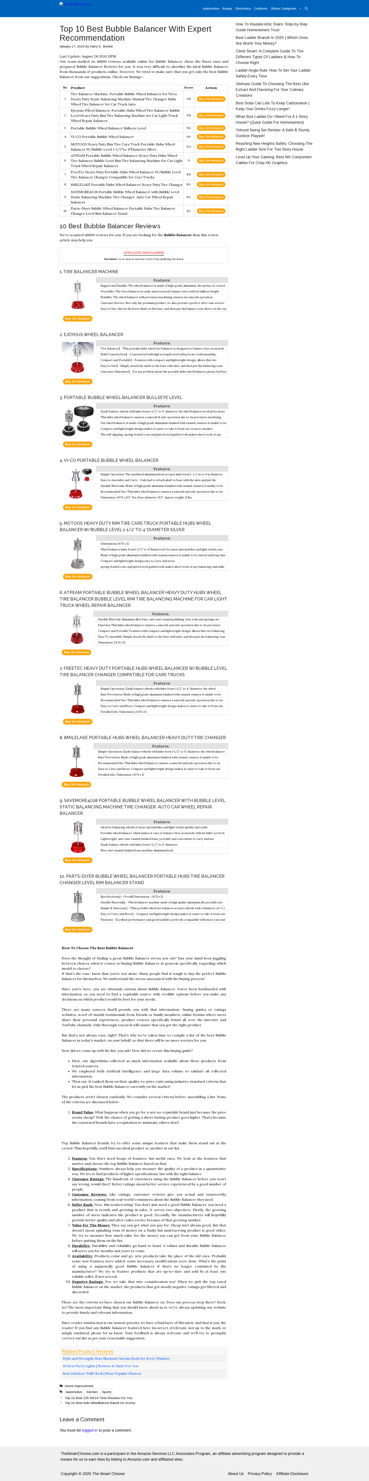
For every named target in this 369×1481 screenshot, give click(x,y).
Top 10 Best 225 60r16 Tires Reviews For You (98, 1398)
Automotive (211, 8)
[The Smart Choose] (80, 8)
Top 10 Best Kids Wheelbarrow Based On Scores (100, 1403)
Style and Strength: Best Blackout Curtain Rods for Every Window (116, 1358)
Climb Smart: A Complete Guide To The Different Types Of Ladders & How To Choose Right (269, 57)
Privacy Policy (260, 1474)
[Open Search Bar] (306, 8)
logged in (90, 1430)
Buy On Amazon (211, 99)
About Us (236, 1474)
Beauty (227, 8)
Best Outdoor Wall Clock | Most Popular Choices (102, 1373)
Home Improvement (79, 1386)
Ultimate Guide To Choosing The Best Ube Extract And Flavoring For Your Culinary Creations (272, 90)
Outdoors (261, 8)
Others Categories (283, 8)
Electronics (243, 8)
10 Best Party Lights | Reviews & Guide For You (100, 1366)
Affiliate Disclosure (292, 1474)
